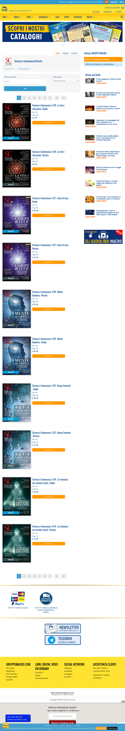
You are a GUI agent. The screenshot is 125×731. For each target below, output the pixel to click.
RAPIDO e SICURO (22, 608)
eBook (16, 17)
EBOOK (65, 53)
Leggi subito (101, 83)
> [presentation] (63, 45)
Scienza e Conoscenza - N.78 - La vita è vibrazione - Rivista (48, 153)
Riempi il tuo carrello (112, 7)
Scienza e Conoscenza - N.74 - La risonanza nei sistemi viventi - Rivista (50, 528)
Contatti (119, 11)
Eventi (66, 17)
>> (63, 98)
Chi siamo (96, 11)
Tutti (58, 53)
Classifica (39, 672)
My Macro (78, 17)
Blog (57, 17)
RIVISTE (74, 53)
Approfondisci (48, 122)
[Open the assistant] (5, 725)
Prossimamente (41, 678)
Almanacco (43, 17)
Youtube (67, 677)
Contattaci (97, 678)
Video (29, 17)
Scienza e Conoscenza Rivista (97, 59)
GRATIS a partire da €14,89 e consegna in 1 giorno (47, 610)
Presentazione (9, 69)
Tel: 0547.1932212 (100, 668)
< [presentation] (61, 45)
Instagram (68, 674)
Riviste (90, 17)
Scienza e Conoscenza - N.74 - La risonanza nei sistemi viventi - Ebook (50, 481)
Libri (4, 17)
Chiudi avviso (112, 728)
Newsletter (108, 11)
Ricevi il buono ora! (63, 723)
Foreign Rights (12, 677)
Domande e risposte (101, 675)
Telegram (68, 668)
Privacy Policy (100, 728)
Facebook (68, 671)
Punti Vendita (11, 674)
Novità (37, 675)
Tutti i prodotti (23, 69)
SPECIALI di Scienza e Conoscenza (99, 64)
